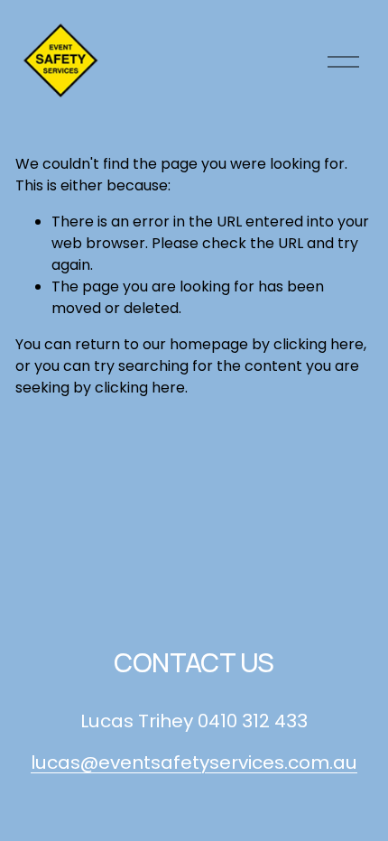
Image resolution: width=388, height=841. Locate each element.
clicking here (318, 344)
